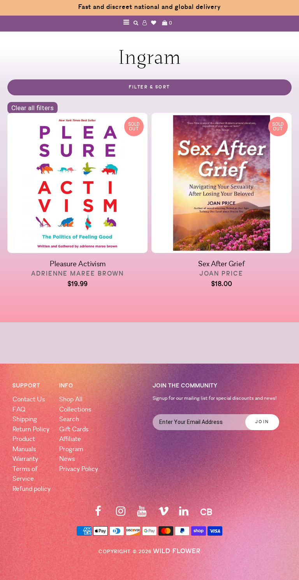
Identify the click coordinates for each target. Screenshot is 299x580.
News (67, 459)
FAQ (18, 409)
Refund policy (31, 489)
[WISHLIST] (154, 23)
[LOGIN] (144, 23)
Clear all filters (32, 108)
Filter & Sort (149, 87)
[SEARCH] (136, 23)
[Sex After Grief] (221, 184)
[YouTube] (141, 514)
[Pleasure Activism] (77, 184)
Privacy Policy (78, 469)
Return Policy (30, 429)
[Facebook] (98, 514)
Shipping (24, 419)
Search (69, 419)
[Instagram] (120, 514)
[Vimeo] (163, 514)
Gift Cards (73, 429)
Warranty (25, 459)
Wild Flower (177, 551)
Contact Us (28, 399)
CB (206, 512)
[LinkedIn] (183, 514)
